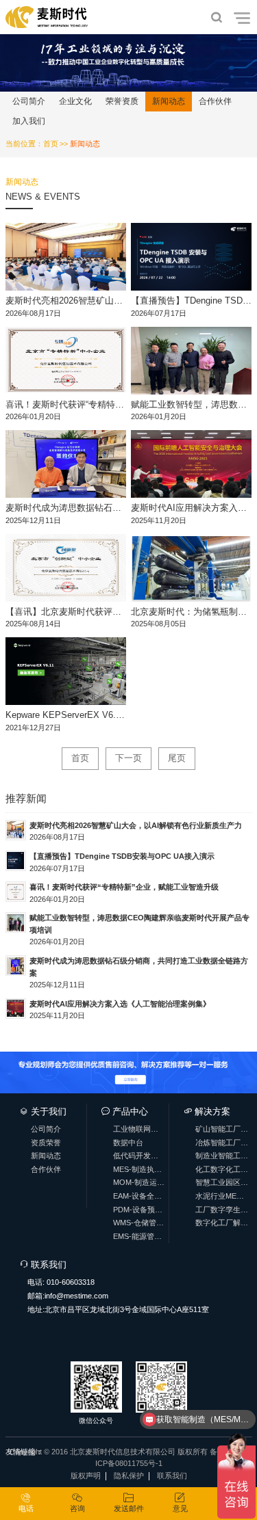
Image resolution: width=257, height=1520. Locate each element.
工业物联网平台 (139, 1129)
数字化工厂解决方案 (221, 1222)
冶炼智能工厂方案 (221, 1142)
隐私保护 (129, 1475)
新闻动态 (168, 101)
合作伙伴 (215, 101)
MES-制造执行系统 (139, 1169)
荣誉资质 (122, 101)
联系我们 (172, 1475)
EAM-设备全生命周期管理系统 (139, 1196)
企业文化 (75, 101)
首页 (50, 143)
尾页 (177, 758)
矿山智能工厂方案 (221, 1129)
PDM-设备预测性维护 (139, 1209)
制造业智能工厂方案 (221, 1155)
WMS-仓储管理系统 (139, 1222)
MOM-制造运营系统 (139, 1182)
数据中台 (128, 1142)
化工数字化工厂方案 (221, 1169)
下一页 (128, 758)
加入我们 (28, 121)
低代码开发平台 (139, 1155)
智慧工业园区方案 (221, 1182)
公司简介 (28, 101)
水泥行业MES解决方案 (221, 1196)
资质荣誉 (46, 1142)
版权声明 (86, 1475)
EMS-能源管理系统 (139, 1236)
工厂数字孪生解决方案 (221, 1209)
